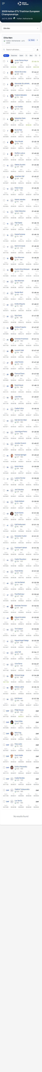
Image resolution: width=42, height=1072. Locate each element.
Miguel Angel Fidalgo (22, 640)
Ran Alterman (19, 281)
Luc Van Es (18, 801)
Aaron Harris (19, 466)
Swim (21, 55)
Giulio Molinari (19, 501)
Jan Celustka (19, 489)
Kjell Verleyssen (20, 524)
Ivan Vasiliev (19, 107)
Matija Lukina (19, 687)
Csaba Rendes (20, 778)
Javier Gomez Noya (21, 60)
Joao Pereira (19, 362)
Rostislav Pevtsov (21, 605)
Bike (31, 55)
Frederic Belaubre (21, 95)
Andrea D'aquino (20, 327)
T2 (36, 55)
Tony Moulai (19, 141)
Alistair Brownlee (20, 72)
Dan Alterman (19, 257)
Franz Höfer (19, 721)
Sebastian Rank (20, 118)
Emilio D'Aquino (20, 304)
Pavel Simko (19, 571)
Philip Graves (19, 710)
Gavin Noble (19, 755)
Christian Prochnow (21, 339)
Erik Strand (18, 698)
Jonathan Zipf (19, 176)
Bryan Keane (19, 513)
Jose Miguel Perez (21, 431)
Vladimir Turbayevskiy (22, 789)
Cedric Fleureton (20, 559)
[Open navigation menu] (3, 3)
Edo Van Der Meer (21, 420)
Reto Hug (18, 733)
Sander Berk (19, 292)
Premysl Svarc (20, 373)
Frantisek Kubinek (21, 548)
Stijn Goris (18, 315)
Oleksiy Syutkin (20, 165)
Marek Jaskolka (20, 199)
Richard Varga (19, 675)
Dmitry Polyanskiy (21, 767)
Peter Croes (19, 188)
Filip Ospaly (18, 223)
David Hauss (19, 385)
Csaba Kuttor (19, 408)
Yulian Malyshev (20, 211)
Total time (14, 55)
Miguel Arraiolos (20, 617)
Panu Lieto (18, 744)
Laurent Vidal (19, 350)
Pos (5, 55)
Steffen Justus (20, 153)
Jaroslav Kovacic (20, 443)
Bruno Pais (18, 130)
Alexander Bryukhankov (23, 83)
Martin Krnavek (20, 246)
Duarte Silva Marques (22, 269)
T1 (26, 55)
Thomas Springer (20, 455)
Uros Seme (18, 664)
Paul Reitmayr (19, 594)
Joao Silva (18, 397)
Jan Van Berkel (20, 582)
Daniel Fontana (20, 234)
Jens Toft (18, 652)
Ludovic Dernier (20, 478)
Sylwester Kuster (21, 536)
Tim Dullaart (19, 629)
